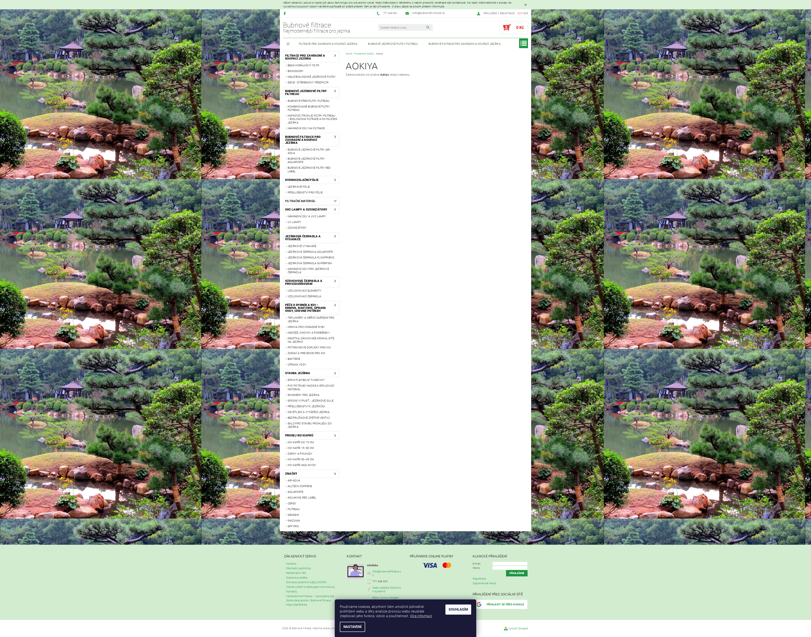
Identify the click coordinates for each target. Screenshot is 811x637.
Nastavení (352, 627)
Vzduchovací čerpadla (304, 296)
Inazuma (294, 520)
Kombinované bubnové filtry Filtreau (309, 108)
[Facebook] (285, 13)
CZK (520, 13)
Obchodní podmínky (298, 568)
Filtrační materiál (300, 201)
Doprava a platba (296, 577)
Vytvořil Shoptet (518, 628)
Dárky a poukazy (300, 453)
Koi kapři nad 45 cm (302, 465)
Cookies (291, 563)
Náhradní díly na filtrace (306, 128)
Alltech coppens (300, 486)
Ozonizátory (297, 227)
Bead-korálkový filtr (303, 65)
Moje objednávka (296, 604)
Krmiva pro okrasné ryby (306, 327)
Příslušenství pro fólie (305, 192)
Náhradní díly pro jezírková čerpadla (308, 270)
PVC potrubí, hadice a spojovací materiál (311, 387)
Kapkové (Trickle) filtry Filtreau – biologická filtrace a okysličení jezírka (312, 119)
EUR (526, 13)
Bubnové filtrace (316, 27)
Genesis (293, 514)
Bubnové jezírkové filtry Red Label (309, 169)
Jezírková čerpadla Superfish (310, 263)
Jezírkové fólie (299, 186)
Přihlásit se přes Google (505, 604)
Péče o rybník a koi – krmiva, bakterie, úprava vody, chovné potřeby (305, 307)
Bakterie (294, 358)
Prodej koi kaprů (299, 435)
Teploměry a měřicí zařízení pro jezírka (311, 319)
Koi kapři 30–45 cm (301, 459)
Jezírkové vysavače (302, 246)
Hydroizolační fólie (301, 180)
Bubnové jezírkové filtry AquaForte (306, 160)
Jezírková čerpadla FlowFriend (311, 257)
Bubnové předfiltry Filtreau (309, 100)
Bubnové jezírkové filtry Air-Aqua (309, 151)
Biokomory (296, 71)
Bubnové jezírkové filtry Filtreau (393, 43)
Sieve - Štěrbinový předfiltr (308, 82)
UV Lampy (294, 222)
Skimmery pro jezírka (303, 395)
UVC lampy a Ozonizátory (306, 209)
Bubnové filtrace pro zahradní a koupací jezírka (465, 43)
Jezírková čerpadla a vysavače (303, 238)
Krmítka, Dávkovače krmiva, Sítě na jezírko (311, 340)
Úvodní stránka (288, 43)
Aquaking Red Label (302, 497)
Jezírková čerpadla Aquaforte (310, 251)
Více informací (421, 616)
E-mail (477, 563)
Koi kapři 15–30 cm (301, 448)
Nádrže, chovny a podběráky (309, 332)
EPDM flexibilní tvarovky (306, 380)
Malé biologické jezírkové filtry (312, 76)
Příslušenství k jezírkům (306, 406)
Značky (291, 473)
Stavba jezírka (297, 373)
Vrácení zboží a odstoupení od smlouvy (310, 586)
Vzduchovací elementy (304, 290)
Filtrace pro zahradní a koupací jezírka (328, 43)
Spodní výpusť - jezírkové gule (311, 400)
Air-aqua (294, 480)
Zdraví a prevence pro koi (306, 353)
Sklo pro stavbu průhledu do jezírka (310, 425)
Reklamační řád (296, 573)
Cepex (292, 503)
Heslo (476, 567)
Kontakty (291, 591)
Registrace (507, 13)
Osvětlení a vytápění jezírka (309, 412)
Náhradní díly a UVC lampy (307, 216)
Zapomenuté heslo (484, 583)
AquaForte (295, 491)
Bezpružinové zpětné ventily (309, 417)
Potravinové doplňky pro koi (309, 347)
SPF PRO (293, 526)
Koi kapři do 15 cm (301, 442)
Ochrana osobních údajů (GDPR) (306, 582)
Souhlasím (458, 609)
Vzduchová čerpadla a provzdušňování (303, 282)
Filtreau (294, 509)
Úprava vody (297, 364)
